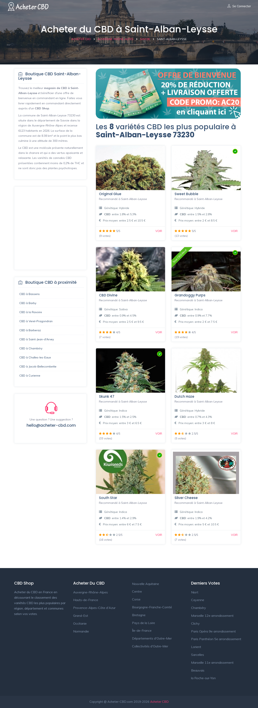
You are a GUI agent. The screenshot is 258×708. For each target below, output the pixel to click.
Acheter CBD (159, 702)
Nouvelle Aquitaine (145, 584)
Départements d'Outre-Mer (152, 638)
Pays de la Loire (143, 623)
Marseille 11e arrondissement (212, 662)
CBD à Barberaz (30, 330)
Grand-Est (80, 616)
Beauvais (197, 670)
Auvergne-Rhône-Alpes (90, 592)
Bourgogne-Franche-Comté (152, 607)
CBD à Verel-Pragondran (36, 321)
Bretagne (139, 615)
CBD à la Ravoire (30, 312)
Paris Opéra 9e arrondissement (213, 631)
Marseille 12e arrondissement (212, 616)
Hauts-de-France (85, 600)
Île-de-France (142, 630)
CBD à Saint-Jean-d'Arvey (36, 339)
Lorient (196, 647)
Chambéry (198, 608)
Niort (194, 592)
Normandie (81, 631)
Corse (136, 599)
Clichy (195, 623)
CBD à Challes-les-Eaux (35, 357)
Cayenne (197, 600)
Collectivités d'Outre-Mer (150, 646)
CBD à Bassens (29, 294)
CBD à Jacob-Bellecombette (37, 366)
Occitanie (80, 623)
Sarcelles (197, 655)
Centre (137, 591)
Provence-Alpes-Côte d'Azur (94, 608)
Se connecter (241, 6)
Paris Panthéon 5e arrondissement (216, 639)
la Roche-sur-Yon (203, 678)
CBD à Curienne (29, 375)
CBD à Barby (27, 303)
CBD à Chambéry (30, 348)
